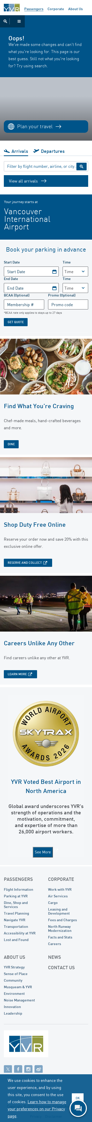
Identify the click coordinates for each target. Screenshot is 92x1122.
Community (13, 980)
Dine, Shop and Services (16, 904)
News (54, 957)
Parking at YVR (16, 896)
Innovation (12, 1006)
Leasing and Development (59, 911)
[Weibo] (38, 1069)
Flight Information (18, 889)
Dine (11, 444)
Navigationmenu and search (12, 21)
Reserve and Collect (25, 563)
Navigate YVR (14, 920)
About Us (75, 9)
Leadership (13, 1013)
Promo (61, 295)
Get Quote (16, 322)
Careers (54, 944)
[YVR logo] (37, 1045)
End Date (11, 278)
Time (67, 262)
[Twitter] (8, 1069)
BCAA (16, 295)
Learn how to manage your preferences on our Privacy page (37, 1108)
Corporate (56, 9)
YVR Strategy (14, 967)
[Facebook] (18, 1069)
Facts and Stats (60, 937)
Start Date (12, 262)
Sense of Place (16, 973)
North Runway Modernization (60, 928)
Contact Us (61, 967)
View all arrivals (23, 181)
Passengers (33, 9)
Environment (14, 993)
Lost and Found (16, 939)
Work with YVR (60, 889)
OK (78, 1098)
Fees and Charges (62, 920)
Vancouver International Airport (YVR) (12, 7)
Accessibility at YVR (20, 933)
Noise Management (19, 1000)
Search (81, 166)
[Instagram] (28, 1069)
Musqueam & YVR (18, 987)
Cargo (53, 902)
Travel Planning (16, 913)
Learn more (17, 674)
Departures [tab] (53, 151)
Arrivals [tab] (20, 151)
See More (43, 852)
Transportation (16, 926)
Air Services (58, 896)
